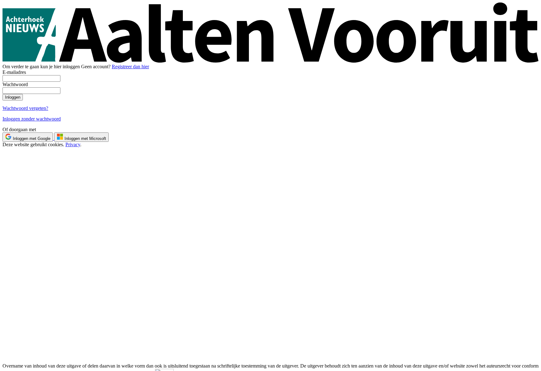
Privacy (72, 144)
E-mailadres (14, 72)
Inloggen (12, 97)
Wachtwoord (15, 84)
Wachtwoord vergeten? (25, 108)
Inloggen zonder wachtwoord (32, 118)
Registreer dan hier (130, 66)
